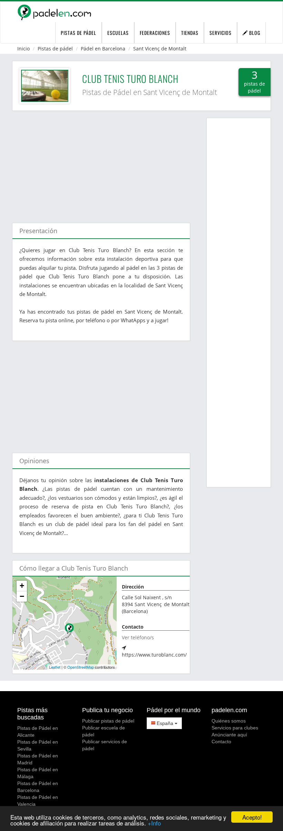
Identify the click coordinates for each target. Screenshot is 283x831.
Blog (254, 32)
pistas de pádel (78, 32)
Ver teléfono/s (138, 637)
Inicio (23, 48)
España (165, 723)
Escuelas (118, 32)
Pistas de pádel (55, 48)
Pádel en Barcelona (103, 48)
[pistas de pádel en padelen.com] (54, 12)
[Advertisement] (101, 163)
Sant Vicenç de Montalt (159, 48)
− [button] (22, 596)
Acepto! (252, 817)
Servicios (220, 32)
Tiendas (189, 32)
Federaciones (155, 32)
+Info (154, 823)
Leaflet (54, 667)
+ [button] (22, 585)
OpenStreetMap (80, 667)
